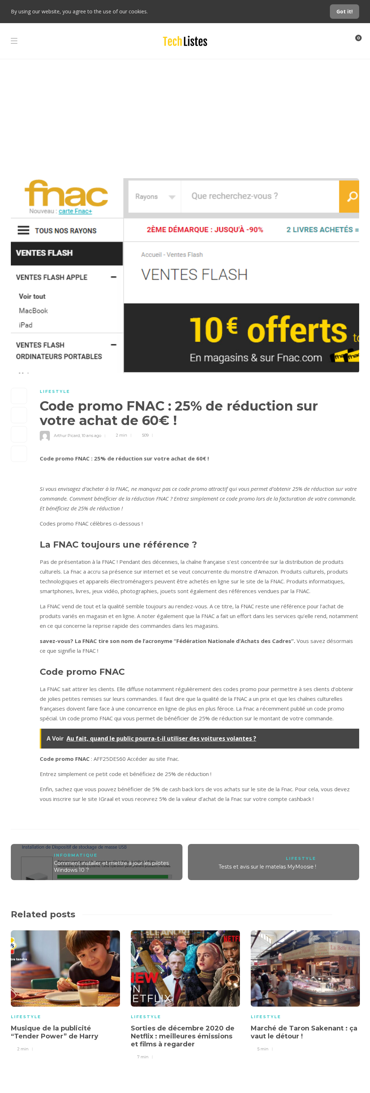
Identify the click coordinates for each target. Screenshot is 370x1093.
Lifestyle (55, 391)
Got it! (344, 11)
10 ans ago (91, 435)
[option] (65, 990)
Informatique (76, 855)
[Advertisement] (185, 113)
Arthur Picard (67, 435)
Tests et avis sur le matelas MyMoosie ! (267, 866)
